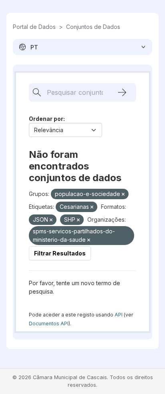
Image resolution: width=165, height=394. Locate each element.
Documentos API (48, 324)
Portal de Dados (34, 26)
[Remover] (123, 194)
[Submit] (122, 92)
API (119, 315)
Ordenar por (46, 118)
